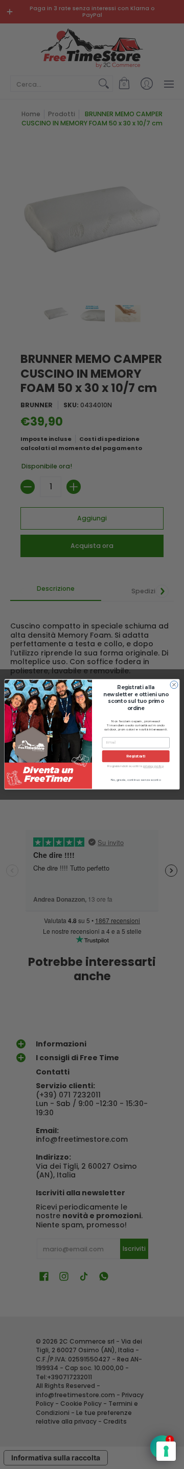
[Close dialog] (174, 685)
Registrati (136, 756)
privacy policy (153, 767)
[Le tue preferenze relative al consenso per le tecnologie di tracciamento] (166, 1451)
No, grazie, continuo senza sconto (136, 780)
